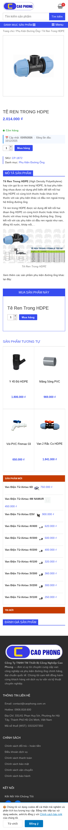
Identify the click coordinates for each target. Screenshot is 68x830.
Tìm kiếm (57, 16)
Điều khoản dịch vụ (16, 751)
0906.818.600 (23, 709)
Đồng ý (34, 823)
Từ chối (13, 823)
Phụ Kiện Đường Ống (28, 31)
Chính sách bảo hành (17, 775)
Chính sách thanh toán (18, 757)
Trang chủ (8, 31)
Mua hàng (23, 148)
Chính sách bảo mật (17, 763)
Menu (59, 24)
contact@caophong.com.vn (29, 703)
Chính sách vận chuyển (19, 769)
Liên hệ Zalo (50, 774)
